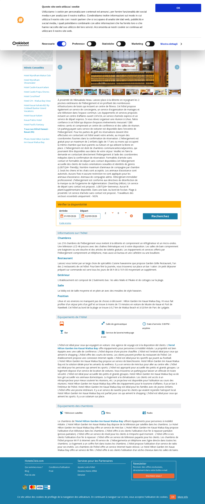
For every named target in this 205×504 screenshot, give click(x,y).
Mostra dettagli (169, 44)
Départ (84, 210)
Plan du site (30, 475)
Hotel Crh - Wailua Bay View (37, 100)
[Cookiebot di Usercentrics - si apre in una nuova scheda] (21, 44)
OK (178, 8)
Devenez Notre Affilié (87, 471)
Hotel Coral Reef (32, 96)
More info (183, 496)
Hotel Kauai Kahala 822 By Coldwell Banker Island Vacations (36, 108)
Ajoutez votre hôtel (86, 467)
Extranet (81, 475)
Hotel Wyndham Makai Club (37, 75)
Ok (172, 496)
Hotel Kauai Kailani (33, 115)
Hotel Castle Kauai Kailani (36, 87)
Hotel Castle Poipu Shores (36, 91)
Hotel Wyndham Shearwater (32, 81)
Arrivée (63, 210)
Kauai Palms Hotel (33, 120)
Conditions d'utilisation (59, 467)
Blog (27, 471)
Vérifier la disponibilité (72, 204)
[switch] (91, 43)
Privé (51, 471)
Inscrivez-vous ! (154, 475)
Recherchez (160, 216)
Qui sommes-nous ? (34, 467)
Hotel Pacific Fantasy (34, 124)
